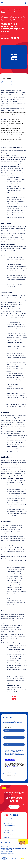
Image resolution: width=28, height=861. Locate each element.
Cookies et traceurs (9, 830)
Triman (9, 371)
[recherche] (25, 3)
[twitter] (18, 38)
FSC (24, 342)
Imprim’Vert (15, 435)
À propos (6, 837)
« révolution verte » (8, 418)
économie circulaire (15, 618)
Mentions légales (8, 818)
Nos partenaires (8, 823)
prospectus (4, 119)
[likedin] (12, 38)
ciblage (11, 540)
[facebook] (15, 38)
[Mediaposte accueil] (12, 3)
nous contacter (6, 83)
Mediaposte (5, 9)
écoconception (11, 391)
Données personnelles (10, 821)
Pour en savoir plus (10, 759)
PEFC (8, 344)
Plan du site (7, 832)
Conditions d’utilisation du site (12, 835)
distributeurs (21, 473)
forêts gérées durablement (14, 342)
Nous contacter (14, 806)
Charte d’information (9, 825)
